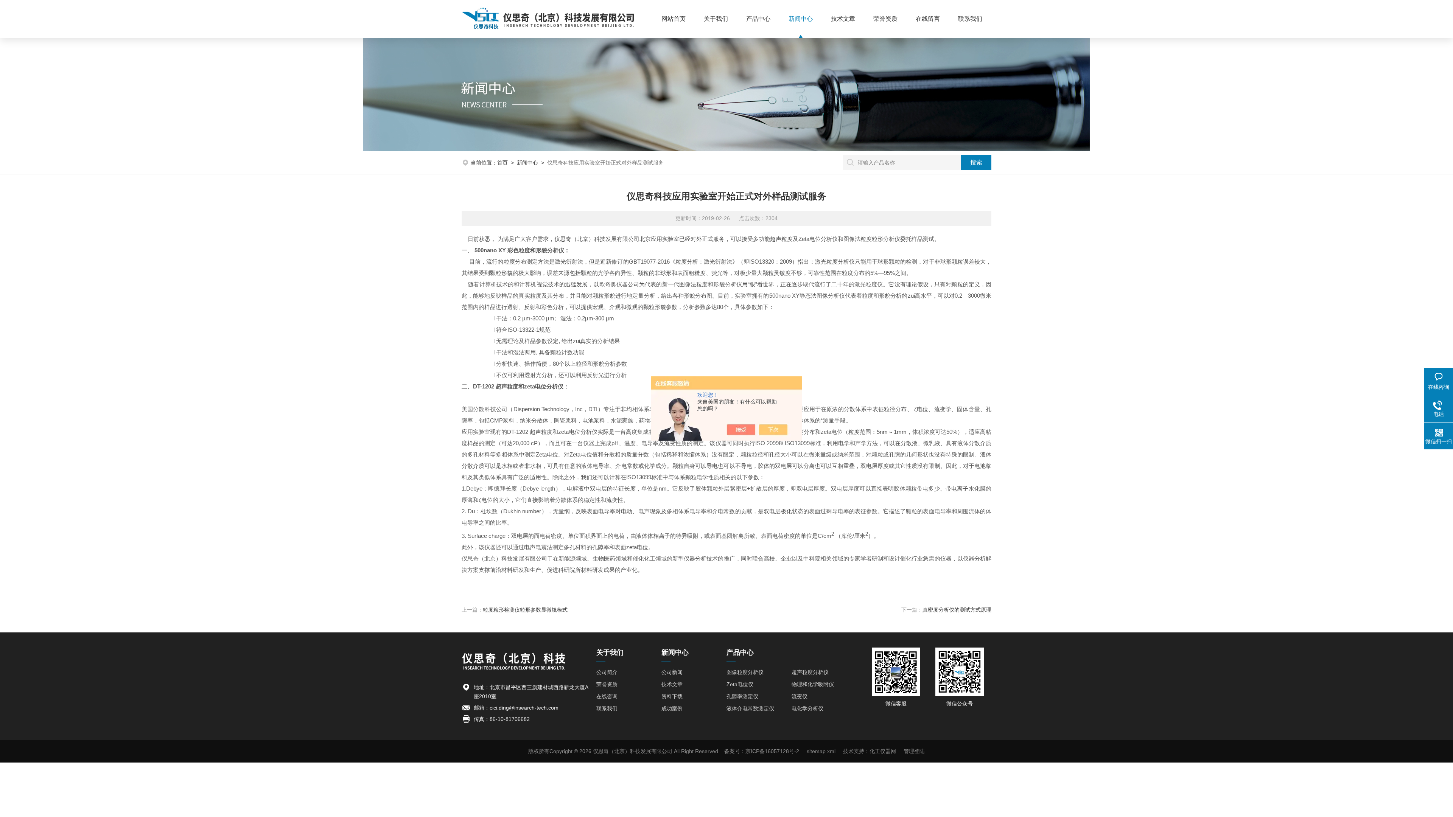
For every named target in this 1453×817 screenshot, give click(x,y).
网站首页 (673, 19)
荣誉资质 (885, 19)
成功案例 (672, 708)
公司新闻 (672, 672)
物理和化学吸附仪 (813, 684)
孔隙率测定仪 (742, 696)
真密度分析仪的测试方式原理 (957, 610)
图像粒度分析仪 (745, 672)
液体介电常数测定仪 (750, 708)
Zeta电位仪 (739, 684)
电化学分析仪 (807, 708)
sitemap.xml (821, 751)
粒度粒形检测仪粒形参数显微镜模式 (525, 610)
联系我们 (970, 19)
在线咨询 (607, 696)
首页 (502, 163)
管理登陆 (914, 751)
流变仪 (799, 696)
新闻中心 (801, 19)
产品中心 (758, 19)
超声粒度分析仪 (810, 672)
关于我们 (716, 19)
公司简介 (607, 672)
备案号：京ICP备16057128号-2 (761, 751)
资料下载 (672, 696)
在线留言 (928, 19)
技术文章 (843, 19)
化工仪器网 (883, 751)
